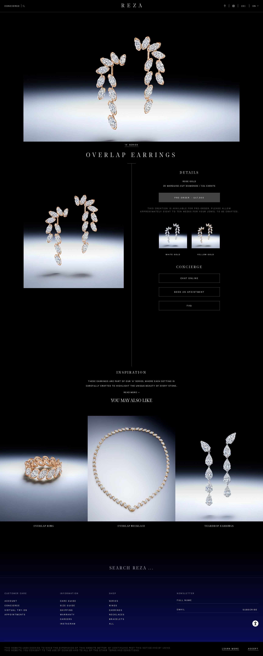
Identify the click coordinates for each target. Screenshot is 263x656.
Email (91, 335)
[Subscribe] (175, 336)
